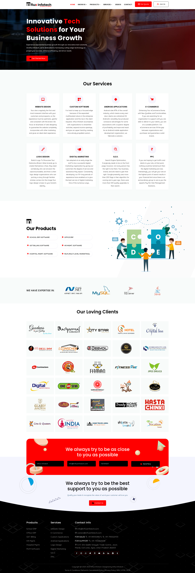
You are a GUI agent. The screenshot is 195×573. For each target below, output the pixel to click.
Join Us (162, 4)
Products (94, 4)
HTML (123, 570)
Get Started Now (38, 58)
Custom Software (79, 106)
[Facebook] (76, 553)
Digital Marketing (79, 156)
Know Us (82, 4)
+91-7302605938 (98, 541)
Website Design (43, 106)
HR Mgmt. (30, 541)
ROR (128, 570)
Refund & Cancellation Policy (92, 570)
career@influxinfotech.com (89, 533)
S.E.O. (115, 156)
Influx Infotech (96, 567)
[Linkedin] (108, 553)
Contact (128, 4)
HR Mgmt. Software (73, 245)
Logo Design (42, 156)
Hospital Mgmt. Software (41, 254)
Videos (118, 4)
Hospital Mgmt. (33, 545)
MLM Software (33, 549)
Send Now (147, 464)
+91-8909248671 (94, 537)
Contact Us (99, 503)
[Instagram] (81, 553)
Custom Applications (60, 537)
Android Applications (115, 106)
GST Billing (31, 537)
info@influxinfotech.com (88, 529)
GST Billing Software (39, 245)
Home (72, 4)
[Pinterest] (112, 553)
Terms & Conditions (72, 570)
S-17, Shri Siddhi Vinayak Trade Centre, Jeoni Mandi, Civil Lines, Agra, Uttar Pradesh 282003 (96, 546)
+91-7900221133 (111, 537)
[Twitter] (90, 553)
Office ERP (68, 237)
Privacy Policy (110, 570)
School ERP (31, 529)
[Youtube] (99, 553)
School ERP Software (39, 237)
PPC (152, 156)
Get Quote (145, 4)
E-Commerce (152, 106)
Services (107, 4)
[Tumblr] (117, 553)
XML (118, 570)
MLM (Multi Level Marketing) (77, 254)
